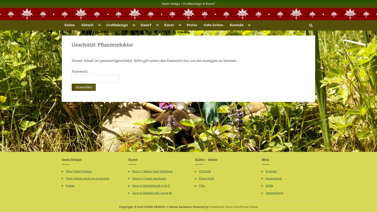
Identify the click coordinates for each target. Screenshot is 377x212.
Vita (202, 185)
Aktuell (87, 25)
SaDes (69, 25)
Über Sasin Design (79, 171)
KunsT (146, 25)
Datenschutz (274, 193)
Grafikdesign (117, 25)
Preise (192, 25)
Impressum (273, 178)
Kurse (169, 25)
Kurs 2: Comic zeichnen (149, 178)
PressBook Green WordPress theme (234, 206)
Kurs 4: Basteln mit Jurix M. (152, 193)
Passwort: (80, 71)
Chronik (205, 171)
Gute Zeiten (213, 25)
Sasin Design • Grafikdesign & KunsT (188, 3)
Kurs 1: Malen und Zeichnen (152, 171)
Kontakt (236, 25)
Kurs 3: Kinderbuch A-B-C (151, 185)
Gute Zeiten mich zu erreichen (87, 178)
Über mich (206, 178)
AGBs (269, 185)
